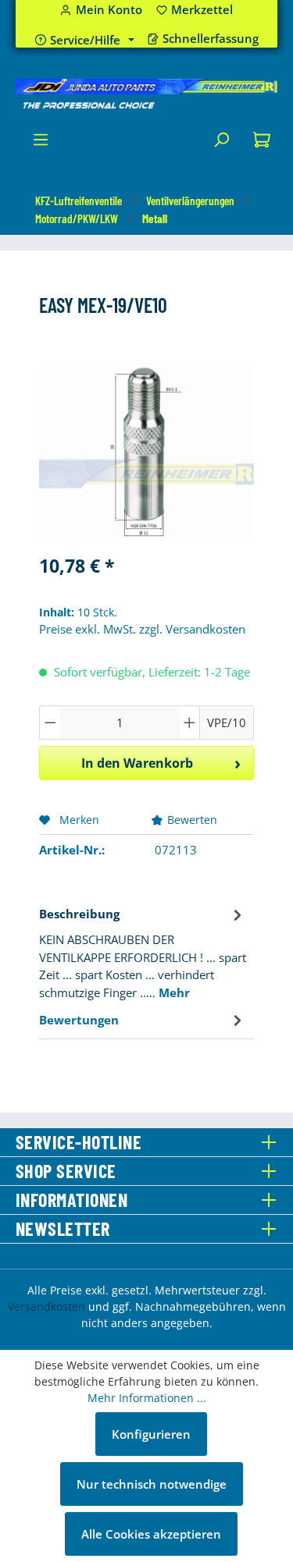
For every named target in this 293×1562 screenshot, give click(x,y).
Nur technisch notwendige (152, 1484)
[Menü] (41, 143)
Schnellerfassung (211, 38)
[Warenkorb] (261, 143)
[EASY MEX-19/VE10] (146, 452)
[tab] (142, 953)
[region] (146, 452)
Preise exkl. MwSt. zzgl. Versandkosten (142, 629)
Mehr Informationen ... (147, 1397)
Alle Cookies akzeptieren (151, 1534)
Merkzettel (194, 9)
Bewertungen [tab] (79, 1020)
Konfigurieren (151, 1434)
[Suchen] (221, 143)
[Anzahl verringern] (50, 722)
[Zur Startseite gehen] (146, 94)
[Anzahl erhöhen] (190, 722)
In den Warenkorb (137, 763)
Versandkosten (46, 1306)
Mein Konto (109, 9)
